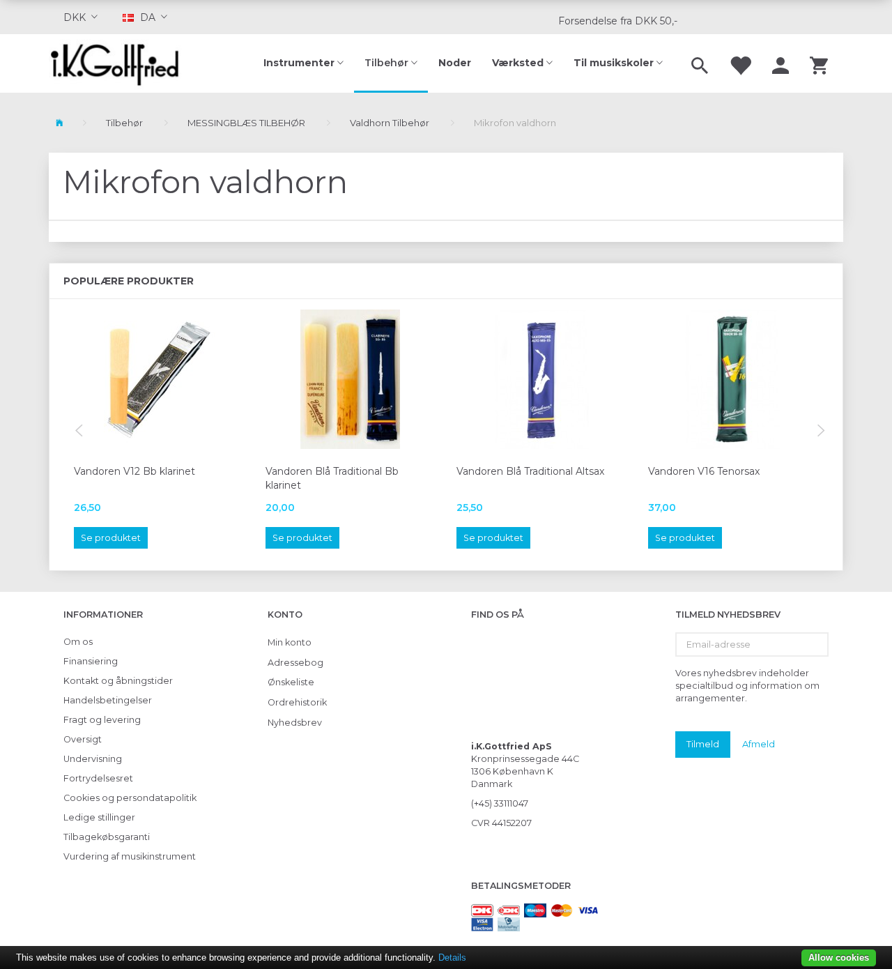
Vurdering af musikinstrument (129, 856)
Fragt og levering (102, 720)
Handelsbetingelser (107, 700)
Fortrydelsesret (98, 778)
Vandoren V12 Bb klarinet (134, 471)
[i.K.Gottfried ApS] (120, 63)
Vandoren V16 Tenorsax (704, 471)
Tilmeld (702, 743)
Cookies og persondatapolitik (130, 798)
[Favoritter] (740, 63)
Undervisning (92, 759)
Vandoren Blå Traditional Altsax (530, 471)
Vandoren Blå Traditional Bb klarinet (332, 478)
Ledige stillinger (99, 817)
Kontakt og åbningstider (118, 681)
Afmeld (758, 743)
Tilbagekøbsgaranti (106, 837)
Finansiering (90, 661)
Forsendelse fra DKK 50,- (617, 21)
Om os (78, 641)
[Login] (780, 63)
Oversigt (82, 739)
